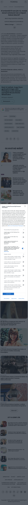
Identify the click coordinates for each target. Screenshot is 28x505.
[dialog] (14, 252)
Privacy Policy (21, 298)
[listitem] (14, 229)
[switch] (23, 232)
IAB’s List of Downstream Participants (15, 225)
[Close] (25, 206)
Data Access (14, 298)
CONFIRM (8, 293)
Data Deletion (6, 298)
